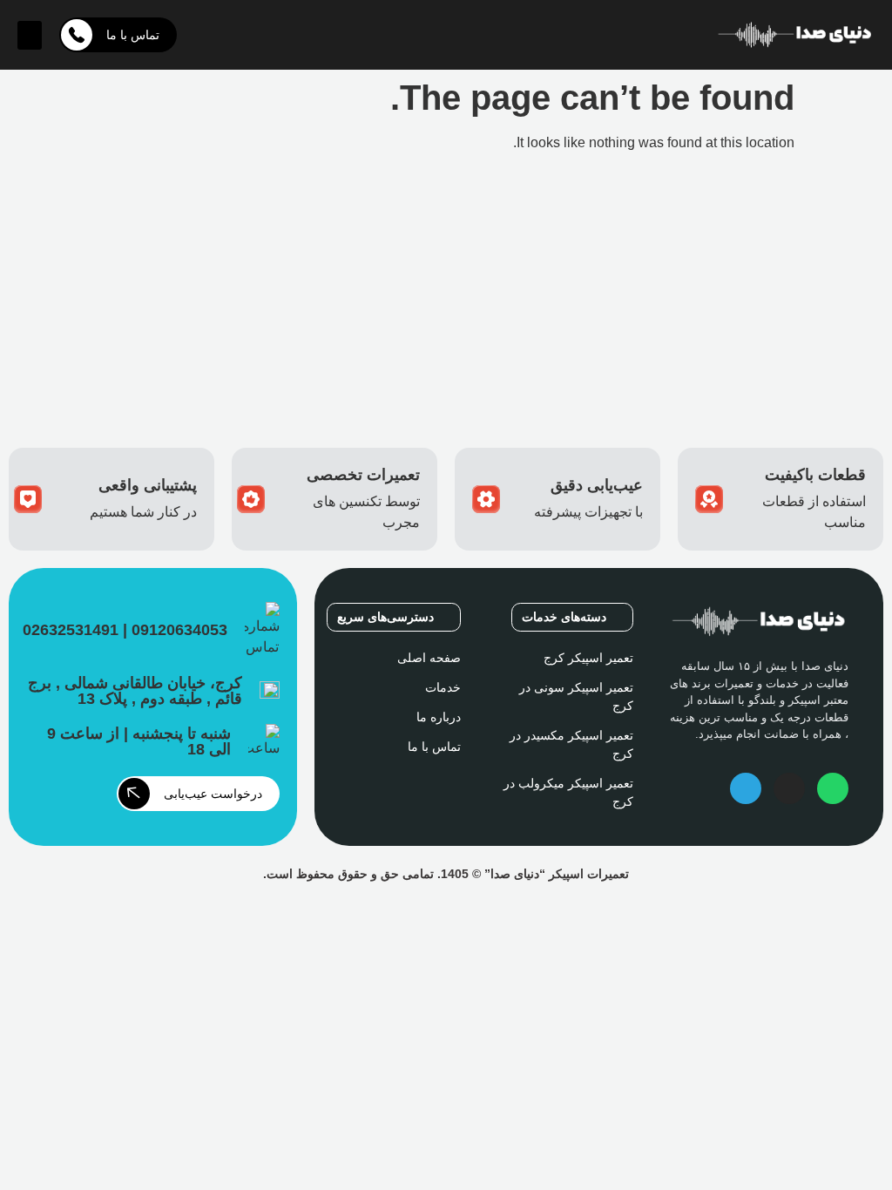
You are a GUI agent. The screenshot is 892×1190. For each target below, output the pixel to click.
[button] (29, 35)
